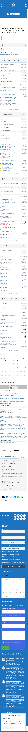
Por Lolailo (24, 96)
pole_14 (4, 267)
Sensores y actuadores (8, 186)
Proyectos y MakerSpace (8, 70)
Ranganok (4, 163)
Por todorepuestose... (23, 344)
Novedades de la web (8, 308)
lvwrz (3, 154)
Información (5, 515)
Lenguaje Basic (6, 130)
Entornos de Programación (9, 135)
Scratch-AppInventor (8, 124)
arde (3, 325)
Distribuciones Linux (7, 167)
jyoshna (20, 473)
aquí (21, 605)
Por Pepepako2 (23, 89)
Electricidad (5, 226)
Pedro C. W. (4, 224)
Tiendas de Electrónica (7, 199)
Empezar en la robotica (8, 64)
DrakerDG (4, 332)
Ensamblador (6, 133)
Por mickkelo (24, 201)
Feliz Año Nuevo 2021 (5, 397)
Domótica (5, 78)
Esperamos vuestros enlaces (9, 315)
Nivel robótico (4, 540)
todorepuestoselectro (7, 344)
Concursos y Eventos (7, 75)
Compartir (10, 451)
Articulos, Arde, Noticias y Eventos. (11, 551)
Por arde (25, 324)
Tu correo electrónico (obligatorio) (11, 616)
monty (3, 266)
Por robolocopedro (23, 169)
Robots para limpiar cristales (7, 442)
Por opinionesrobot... (23, 147)
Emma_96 (4, 262)
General (5, 67)
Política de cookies (7, 725)
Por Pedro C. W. (23, 162)
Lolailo (3, 104)
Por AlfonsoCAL (23, 268)
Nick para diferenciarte (6, 529)
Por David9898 (23, 208)
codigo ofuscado (6, 156)
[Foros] (1, 49)
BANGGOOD (6, 253)
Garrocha (4, 147)
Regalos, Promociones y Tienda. (11, 554)
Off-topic (5, 303)
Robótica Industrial (7, 81)
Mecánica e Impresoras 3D (9, 73)
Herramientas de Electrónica (9, 189)
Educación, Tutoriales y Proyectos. (11, 559)
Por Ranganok (23, 233)
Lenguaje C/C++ (6, 127)
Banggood (4, 275)
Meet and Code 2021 (4, 395)
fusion (3, 234)
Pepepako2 (4, 90)
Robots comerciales (7, 250)
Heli (3, 216)
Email (2, 534)
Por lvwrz (24, 153)
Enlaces (4, 306)
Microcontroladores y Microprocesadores (8, 192)
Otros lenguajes (6, 138)
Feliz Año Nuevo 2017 (7, 336)
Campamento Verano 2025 (6, 394)
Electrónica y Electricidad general (10, 183)
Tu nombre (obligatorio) (8, 609)
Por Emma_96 (24, 261)
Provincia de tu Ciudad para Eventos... (10, 545)
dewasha (4, 207)
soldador (4, 206)
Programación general (8, 119)
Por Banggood (24, 273)
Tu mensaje (4, 630)
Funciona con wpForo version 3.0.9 (20, 491)
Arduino (5, 121)
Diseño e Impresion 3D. (8, 557)
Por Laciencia (24, 317)
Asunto (3, 623)
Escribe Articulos (9, 38)
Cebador (10, 226)
